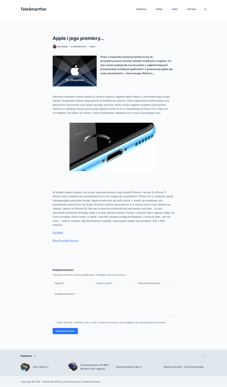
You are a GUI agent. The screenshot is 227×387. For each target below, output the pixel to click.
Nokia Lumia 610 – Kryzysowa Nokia (184, 366)
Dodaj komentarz (65, 293)
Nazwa (59, 283)
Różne (159, 9)
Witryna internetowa (149, 283)
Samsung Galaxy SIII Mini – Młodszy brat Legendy (95, 367)
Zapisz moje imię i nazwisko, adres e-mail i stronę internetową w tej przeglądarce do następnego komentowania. (111, 322)
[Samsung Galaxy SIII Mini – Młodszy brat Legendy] (72, 367)
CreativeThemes (91, 381)
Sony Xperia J (40, 366)
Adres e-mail (104, 283)
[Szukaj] (205, 9)
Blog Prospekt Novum (65, 240)
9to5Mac (58, 232)
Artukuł (191, 9)
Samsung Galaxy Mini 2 (129, 366)
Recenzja (141, 9)
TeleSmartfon (33, 9)
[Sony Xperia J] (25, 367)
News (175, 9)
